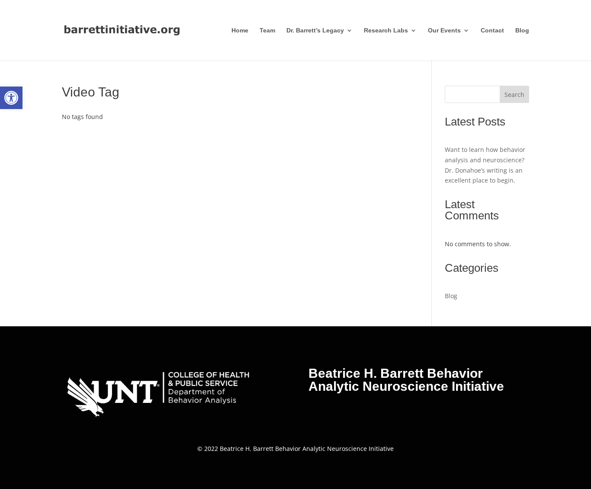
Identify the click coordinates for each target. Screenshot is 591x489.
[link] (11, 98)
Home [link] (239, 30)
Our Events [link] (444, 30)
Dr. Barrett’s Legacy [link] (315, 30)
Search (514, 94)
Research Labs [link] (386, 30)
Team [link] (267, 30)
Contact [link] (492, 30)
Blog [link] (522, 30)
